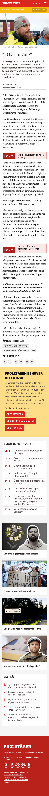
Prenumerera (39, 10)
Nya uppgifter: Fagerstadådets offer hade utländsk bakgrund (22, 685)
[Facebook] (5, 361)
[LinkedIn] (16, 361)
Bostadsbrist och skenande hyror (20, 591)
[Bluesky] (27, 361)
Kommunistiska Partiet (28, 752)
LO (33, 350)
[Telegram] (21, 361)
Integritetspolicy (10, 777)
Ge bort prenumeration (21, 421)
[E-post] (32, 361)
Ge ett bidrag (14, 427)
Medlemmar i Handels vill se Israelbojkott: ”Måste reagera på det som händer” (23, 717)
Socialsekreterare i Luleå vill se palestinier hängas (22, 693)
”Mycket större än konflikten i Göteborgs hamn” (28, 248)
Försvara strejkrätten (16, 346)
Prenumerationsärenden (13, 775)
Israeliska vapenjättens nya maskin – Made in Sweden (24, 708)
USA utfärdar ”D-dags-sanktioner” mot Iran (26, 490)
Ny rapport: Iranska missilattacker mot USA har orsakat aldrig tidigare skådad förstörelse (28, 500)
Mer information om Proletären (16, 780)
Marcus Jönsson (10, 84)
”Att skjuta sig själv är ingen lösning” (31, 156)
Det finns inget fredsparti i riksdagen (21, 553)
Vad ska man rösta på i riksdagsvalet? (26, 474)
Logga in (36, 3)
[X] (10, 361)
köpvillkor (24, 777)
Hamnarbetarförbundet (16, 350)
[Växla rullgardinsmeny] (45, 3)
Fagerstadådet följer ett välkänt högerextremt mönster (23, 701)
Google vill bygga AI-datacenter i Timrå (25, 467)
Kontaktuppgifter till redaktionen (16, 772)
